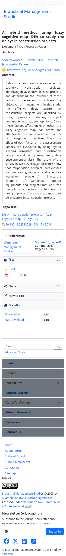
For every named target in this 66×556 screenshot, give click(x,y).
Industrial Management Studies (23, 493)
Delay (6, 215)
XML (13, 269)
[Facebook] (6, 542)
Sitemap (10, 473)
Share (12, 286)
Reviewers (13, 422)
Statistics (15, 305)
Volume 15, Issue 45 (48, 242)
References (17, 236)
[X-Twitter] (15, 542)
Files (11, 260)
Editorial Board (15, 456)
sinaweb (7, 554)
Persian (57, 3)
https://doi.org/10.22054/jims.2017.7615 (33, 70)
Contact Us (13, 432)
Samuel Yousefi (12, 60)
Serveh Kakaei (35, 60)
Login (26, 3)
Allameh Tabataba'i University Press (26, 498)
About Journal (14, 451)
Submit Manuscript (19, 412)
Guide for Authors (18, 402)
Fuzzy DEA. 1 (32, 219)
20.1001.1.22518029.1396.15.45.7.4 (28, 224)
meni (9, 363)
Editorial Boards (17, 393)
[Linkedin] (24, 542)
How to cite (16, 296)
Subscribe (55, 531)
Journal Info (14, 383)
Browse (11, 373)
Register (39, 3)
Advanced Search (15, 352)
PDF (18, 275)
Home (9, 445)
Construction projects (27, 215)
